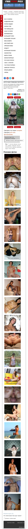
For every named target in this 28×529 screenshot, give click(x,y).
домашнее (19, 147)
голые (9, 148)
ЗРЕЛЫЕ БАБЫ (8, 45)
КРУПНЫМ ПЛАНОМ (10, 50)
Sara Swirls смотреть (13, 329)
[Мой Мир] (13, 94)
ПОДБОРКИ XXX (8, 21)
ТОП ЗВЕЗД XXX (8, 29)
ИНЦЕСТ (6, 48)
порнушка (14, 145)
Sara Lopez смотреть (13, 240)
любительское (8, 147)
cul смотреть (13, 437)
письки (18, 145)
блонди (13, 148)
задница (14, 147)
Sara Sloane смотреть (13, 347)
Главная (5, 11)
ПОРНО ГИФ (7, 26)
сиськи (19, 144)
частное (11, 144)
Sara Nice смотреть (13, 312)
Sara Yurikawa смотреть (13, 14)
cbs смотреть (13, 508)
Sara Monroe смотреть (13, 276)
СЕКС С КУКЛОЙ (8, 62)
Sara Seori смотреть (13, 258)
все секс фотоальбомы (9, 133)
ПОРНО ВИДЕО (8, 24)
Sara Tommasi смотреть (13, 294)
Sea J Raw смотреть (13, 472)
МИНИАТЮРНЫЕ (9, 58)
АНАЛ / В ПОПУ (8, 31)
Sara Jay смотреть (13, 168)
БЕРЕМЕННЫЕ (8, 33)
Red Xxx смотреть (13, 455)
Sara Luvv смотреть (13, 222)
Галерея (10, 11)
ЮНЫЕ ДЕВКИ (8, 70)
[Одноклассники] (11, 94)
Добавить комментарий (10, 518)
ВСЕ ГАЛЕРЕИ (8, 19)
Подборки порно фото (19, 11)
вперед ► (17, 97)
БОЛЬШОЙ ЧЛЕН (9, 36)
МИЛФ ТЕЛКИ (8, 55)
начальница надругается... (13, 383)
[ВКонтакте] (9, 94)
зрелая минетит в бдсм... (13, 401)
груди (6, 148)
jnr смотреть (13, 490)
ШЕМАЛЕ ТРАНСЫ (9, 67)
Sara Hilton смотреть (13, 204)
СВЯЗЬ (6, 72)
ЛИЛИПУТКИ (7, 53)
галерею (19, 130)
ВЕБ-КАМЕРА (8, 41)
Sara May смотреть (13, 186)
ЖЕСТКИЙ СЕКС (8, 43)
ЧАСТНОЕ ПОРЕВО (9, 65)
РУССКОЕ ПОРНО (9, 60)
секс (6, 145)
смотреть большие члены (13, 419)
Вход (19, 5)
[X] (15, 94)
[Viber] (17, 94)
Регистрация (8, 5)
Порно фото (10, 88)
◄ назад (10, 97)
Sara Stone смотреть (13, 365)
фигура (15, 144)
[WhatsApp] (19, 94)
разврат (9, 145)
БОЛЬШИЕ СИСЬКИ (9, 38)
